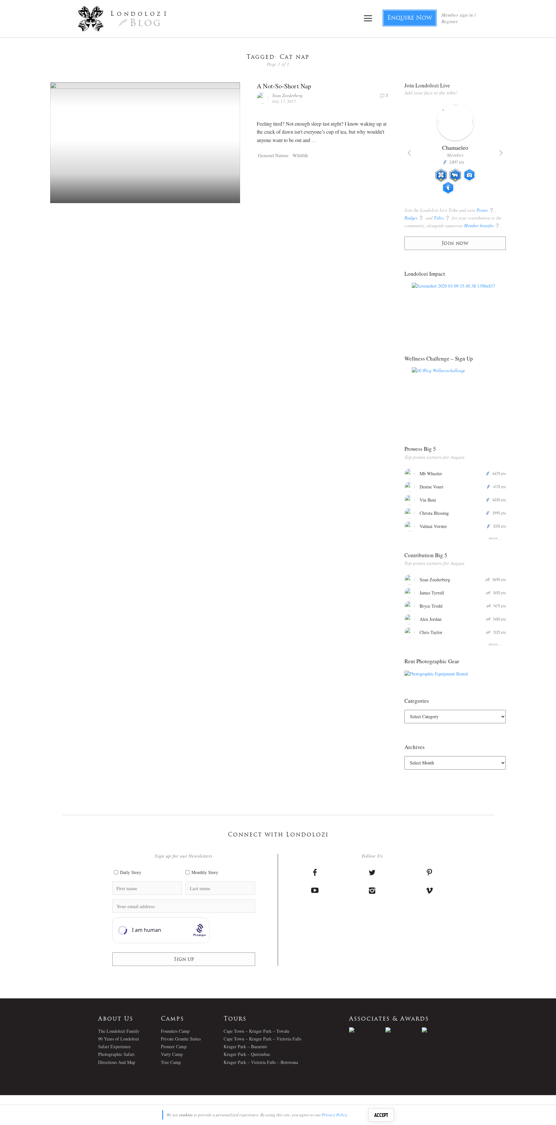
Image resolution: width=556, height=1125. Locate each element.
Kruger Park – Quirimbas (247, 1054)
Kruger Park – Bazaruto (245, 1046)
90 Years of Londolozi (118, 1039)
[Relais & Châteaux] (440, 1029)
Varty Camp (172, 1054)
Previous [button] (409, 153)
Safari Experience (114, 1046)
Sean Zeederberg (287, 95)
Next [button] (501, 153)
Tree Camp (171, 1062)
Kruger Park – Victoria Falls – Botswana (261, 1062)
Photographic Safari (116, 1054)
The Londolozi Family (118, 1031)
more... (495, 538)
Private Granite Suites (181, 1039)
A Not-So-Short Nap (284, 86)
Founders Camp (175, 1031)
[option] (455, 151)
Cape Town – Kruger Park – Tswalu (256, 1031)
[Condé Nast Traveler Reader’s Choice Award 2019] (367, 1029)
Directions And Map (116, 1062)
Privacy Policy (334, 1115)
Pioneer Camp (174, 1046)
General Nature (273, 155)
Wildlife (300, 155)
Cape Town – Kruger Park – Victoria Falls (262, 1039)
